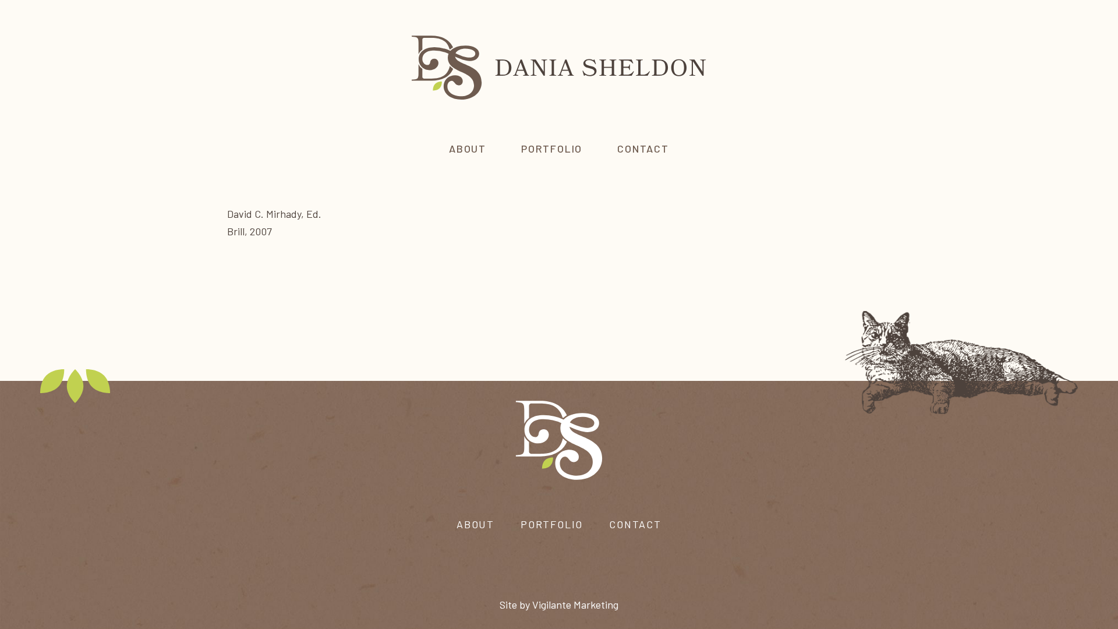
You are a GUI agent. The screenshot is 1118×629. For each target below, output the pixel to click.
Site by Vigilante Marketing (559, 604)
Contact (635, 524)
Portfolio (552, 524)
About (475, 524)
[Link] (559, 67)
